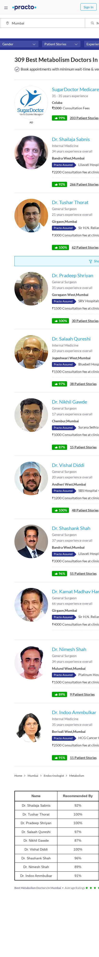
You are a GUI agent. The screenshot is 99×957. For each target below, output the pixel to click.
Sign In (88, 7)
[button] (19, 44)
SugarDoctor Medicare (75, 89)
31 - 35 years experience (70, 96)
